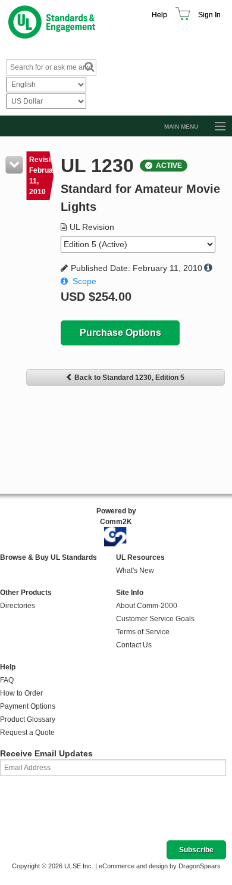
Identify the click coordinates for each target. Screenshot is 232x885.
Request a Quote (27, 732)
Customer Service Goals (155, 619)
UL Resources (140, 557)
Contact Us (134, 645)
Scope (84, 281)
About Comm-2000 (146, 606)
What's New (135, 570)
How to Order (21, 693)
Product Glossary (27, 719)
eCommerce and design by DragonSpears (160, 866)
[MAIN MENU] (215, 127)
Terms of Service (143, 632)
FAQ (7, 680)
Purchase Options (120, 333)
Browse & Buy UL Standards (48, 557)
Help (159, 15)
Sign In (209, 15)
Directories (17, 606)
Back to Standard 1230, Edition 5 (129, 377)
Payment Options (27, 706)
